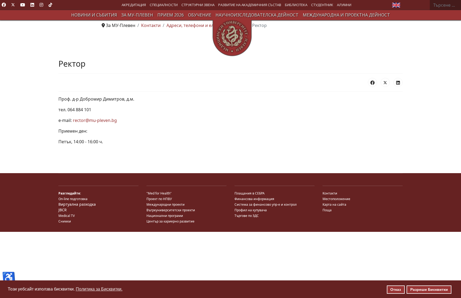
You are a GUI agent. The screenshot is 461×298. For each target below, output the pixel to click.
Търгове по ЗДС (247, 215)
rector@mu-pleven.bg (95, 120)
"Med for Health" (159, 193)
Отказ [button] (395, 289)
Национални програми (164, 215)
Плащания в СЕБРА (250, 193)
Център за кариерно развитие (170, 221)
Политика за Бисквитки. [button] (99, 289)
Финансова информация (254, 199)
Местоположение (336, 199)
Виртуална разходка (77, 204)
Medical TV (66, 215)
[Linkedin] (32, 5)
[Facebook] (4, 5)
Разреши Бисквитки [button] (429, 289)
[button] (134, 5)
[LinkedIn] (398, 82)
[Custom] (50, 5)
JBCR (62, 209)
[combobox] (445, 5)
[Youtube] (22, 5)
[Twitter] (13, 5)
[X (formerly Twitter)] (385, 82)
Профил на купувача (251, 210)
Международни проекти (165, 204)
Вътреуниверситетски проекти (170, 210)
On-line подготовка (73, 199)
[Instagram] (41, 5)
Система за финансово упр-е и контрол (266, 204)
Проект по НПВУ (159, 199)
